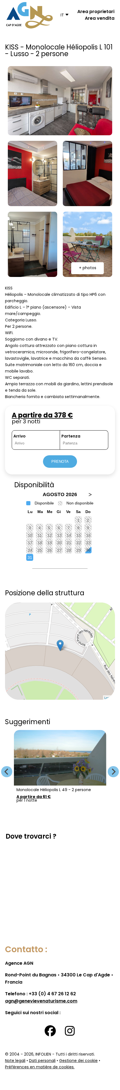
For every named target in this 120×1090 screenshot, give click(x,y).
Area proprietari (95, 12)
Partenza (70, 436)
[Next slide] (113, 771)
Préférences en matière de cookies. (40, 1067)
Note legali (15, 1061)
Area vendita (99, 18)
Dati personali (42, 1061)
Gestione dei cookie (78, 1061)
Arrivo (19, 436)
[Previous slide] (6, 771)
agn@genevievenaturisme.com (41, 1001)
